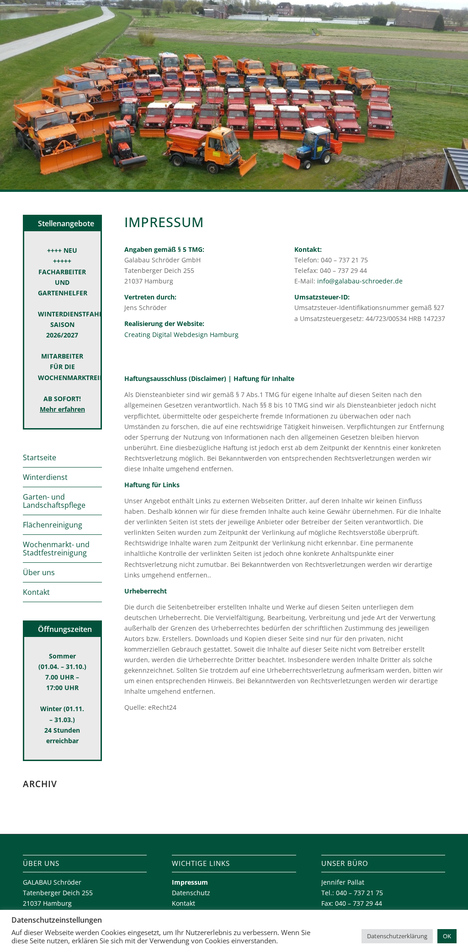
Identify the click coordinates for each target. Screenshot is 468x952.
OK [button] (447, 936)
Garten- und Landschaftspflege (54, 501)
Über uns (39, 572)
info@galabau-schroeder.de (360, 281)
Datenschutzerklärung (397, 936)
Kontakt (36, 592)
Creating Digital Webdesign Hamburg (181, 334)
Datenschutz (191, 892)
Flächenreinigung (52, 525)
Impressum (190, 882)
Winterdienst (45, 477)
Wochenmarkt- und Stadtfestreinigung (56, 548)
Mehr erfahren (62, 409)
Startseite (39, 457)
